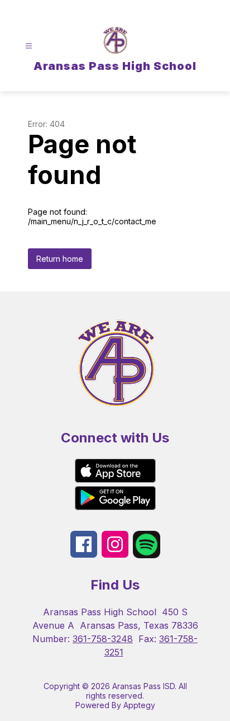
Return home (59, 258)
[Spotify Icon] (146, 554)
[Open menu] (28, 46)
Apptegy (139, 705)
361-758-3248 (103, 638)
